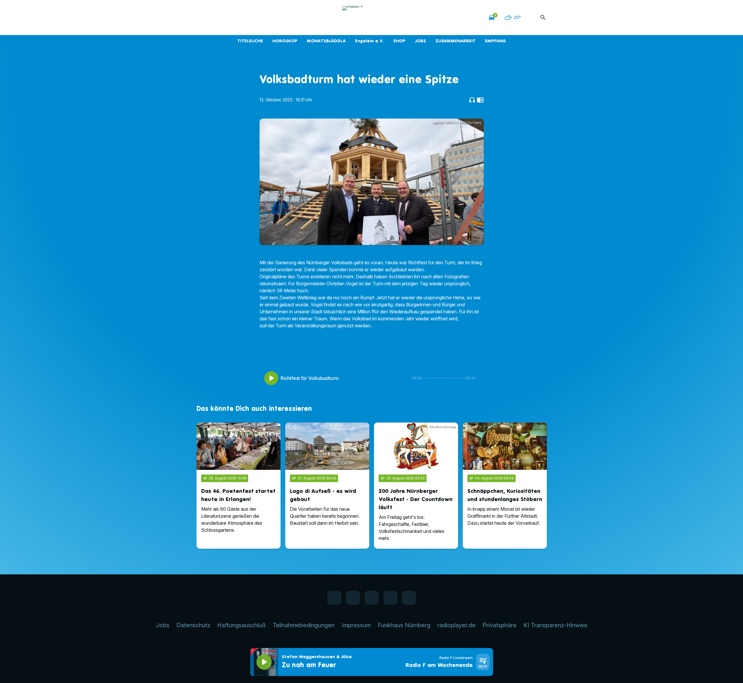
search (543, 17)
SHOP (399, 40)
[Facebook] (202, 17)
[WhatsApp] (214, 17)
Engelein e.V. (369, 40)
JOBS (420, 40)
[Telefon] (237, 17)
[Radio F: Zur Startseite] (371, 17)
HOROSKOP (284, 40)
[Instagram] (226, 17)
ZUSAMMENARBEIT (455, 40)
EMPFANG (495, 40)
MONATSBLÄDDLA (326, 40)
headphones (472, 99)
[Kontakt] (249, 17)
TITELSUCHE (250, 40)
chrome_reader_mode (480, 99)
